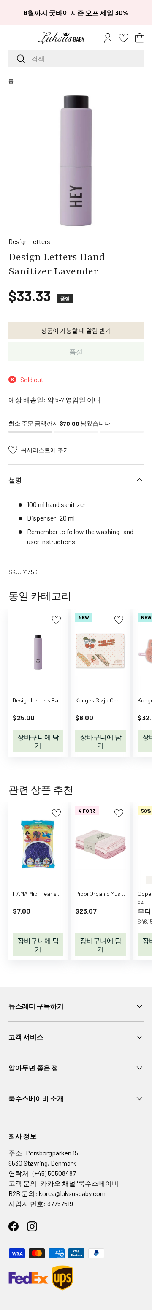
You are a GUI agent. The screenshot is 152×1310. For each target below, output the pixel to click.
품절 (76, 351)
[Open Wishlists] (123, 38)
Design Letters (29, 241)
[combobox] (76, 58)
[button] (140, 38)
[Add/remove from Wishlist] (56, 620)
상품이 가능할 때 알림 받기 (76, 330)
